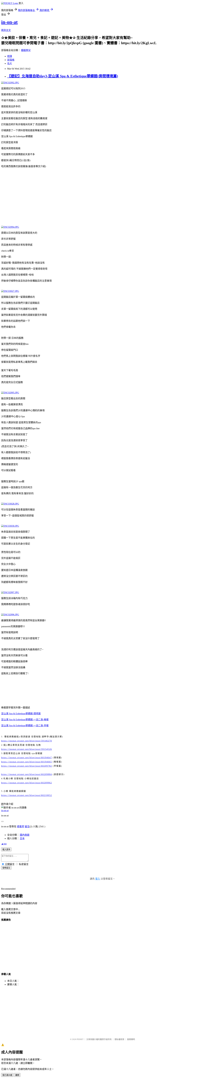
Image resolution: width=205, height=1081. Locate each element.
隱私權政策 (119, 1039)
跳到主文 (6, 30)
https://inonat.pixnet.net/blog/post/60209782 (26, 766)
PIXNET (80, 1039)
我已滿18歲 (7, 1075)
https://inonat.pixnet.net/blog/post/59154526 (26, 749)
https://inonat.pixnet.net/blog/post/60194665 (26, 762)
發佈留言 (6, 868)
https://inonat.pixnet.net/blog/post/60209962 (26, 783)
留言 (27, 826)
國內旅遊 (24, 835)
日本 (22, 838)
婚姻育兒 (26, 50)
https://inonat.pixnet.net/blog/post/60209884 (26, 774)
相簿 (9, 56)
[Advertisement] (102, 192)
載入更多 (6, 849)
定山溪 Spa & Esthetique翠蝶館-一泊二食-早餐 (25, 725)
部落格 (10, 60)
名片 (9, 63)
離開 (17, 1075)
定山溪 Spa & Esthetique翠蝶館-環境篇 (21, 713)
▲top (4, 843)
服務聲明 (131, 1039)
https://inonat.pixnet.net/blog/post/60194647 (26, 757)
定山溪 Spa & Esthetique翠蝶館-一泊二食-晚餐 (25, 719)
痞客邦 (20, 826)
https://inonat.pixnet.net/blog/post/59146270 (26, 741)
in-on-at (9, 22)
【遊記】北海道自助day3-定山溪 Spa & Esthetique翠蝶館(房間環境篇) (62, 76)
